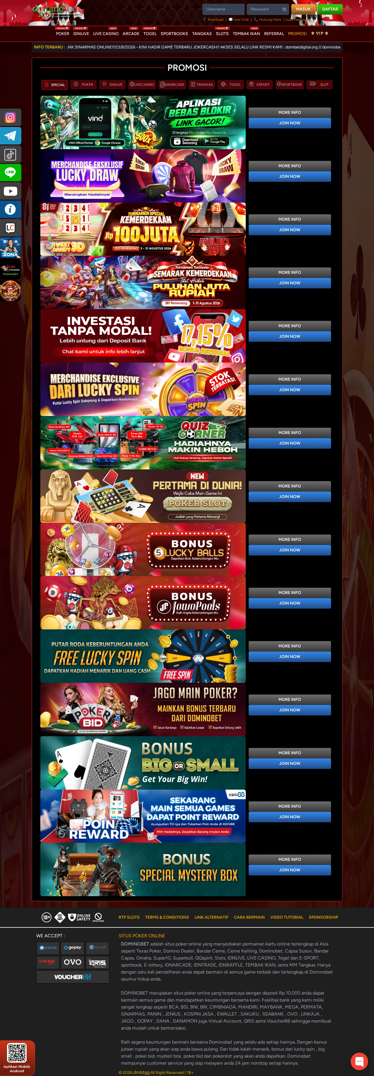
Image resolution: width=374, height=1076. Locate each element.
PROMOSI (297, 33)
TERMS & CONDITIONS (167, 917)
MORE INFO (289, 112)
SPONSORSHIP (323, 917)
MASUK (303, 9)
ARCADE (131, 32)
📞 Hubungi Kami (267, 20)
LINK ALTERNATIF (211, 917)
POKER (62, 32)
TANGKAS (202, 33)
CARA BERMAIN (249, 917)
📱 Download (213, 20)
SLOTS (222, 32)
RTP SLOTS (129, 917)
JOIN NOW (289, 123)
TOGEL (150, 32)
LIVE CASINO (106, 32)
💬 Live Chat (239, 20)
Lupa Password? (298, 20)
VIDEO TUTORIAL (286, 917)
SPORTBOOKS (174, 33)
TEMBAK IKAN (246, 32)
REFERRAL (274, 33)
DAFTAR (330, 9)
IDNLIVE (81, 32)
